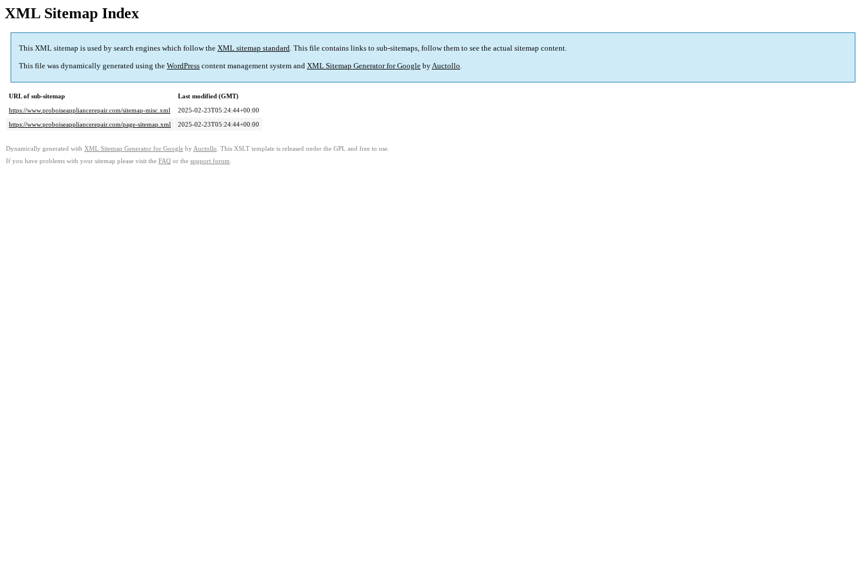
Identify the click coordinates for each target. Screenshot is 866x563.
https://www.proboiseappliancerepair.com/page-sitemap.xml (90, 124)
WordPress (183, 65)
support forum (210, 161)
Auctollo (446, 65)
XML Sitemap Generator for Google (364, 65)
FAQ (164, 161)
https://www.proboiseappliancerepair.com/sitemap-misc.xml (89, 110)
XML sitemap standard (253, 48)
